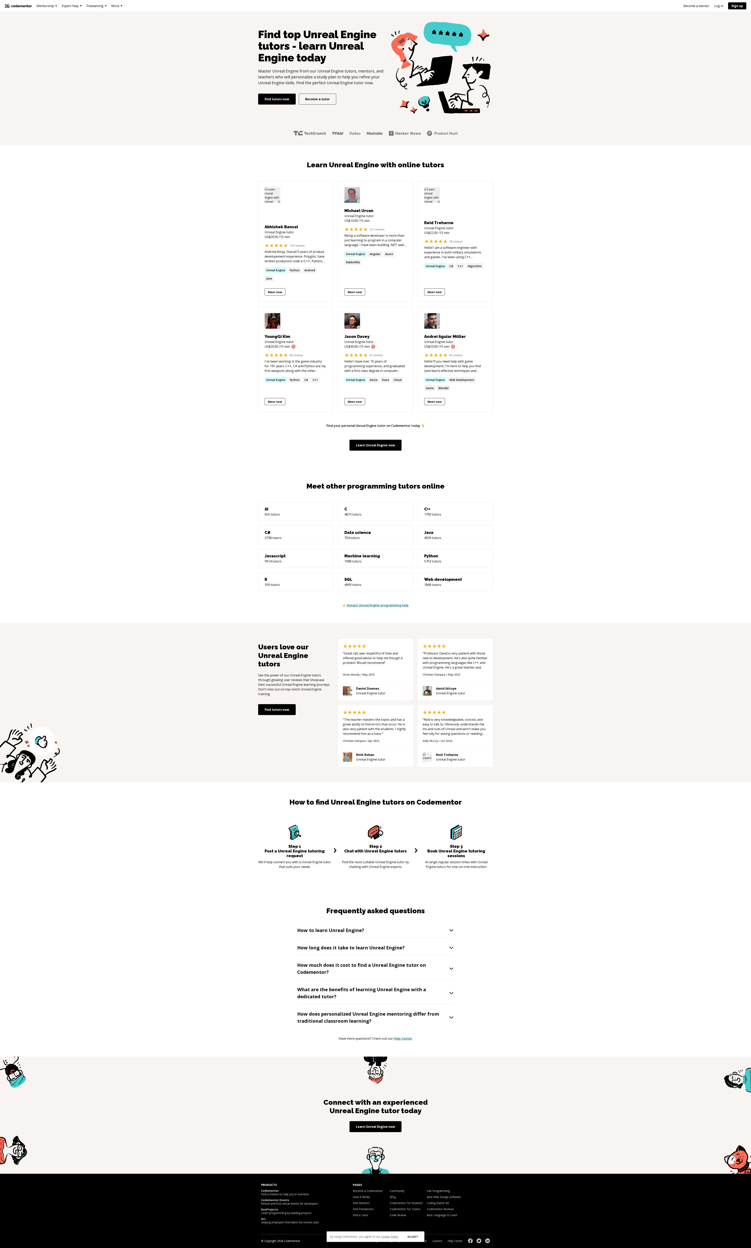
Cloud (398, 380)
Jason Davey (356, 336)
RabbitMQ (353, 262)
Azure (389, 254)
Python (295, 270)
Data (385, 380)
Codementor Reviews (440, 1209)
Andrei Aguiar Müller (445, 336)
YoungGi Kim (277, 336)
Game (430, 388)
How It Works (361, 1197)
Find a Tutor (360, 1215)
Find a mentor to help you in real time (285, 1192)
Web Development (461, 380)
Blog (393, 1197)
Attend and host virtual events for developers (289, 1201)
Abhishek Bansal (281, 227)
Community (397, 1191)
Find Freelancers (363, 1209)
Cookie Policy (389, 1236)
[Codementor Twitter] (479, 1240)
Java (269, 278)
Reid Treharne (439, 222)
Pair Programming (438, 1191)
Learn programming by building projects (286, 1211)
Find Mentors (361, 1203)
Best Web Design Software (444, 1197)
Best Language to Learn (442, 1215)
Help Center (403, 1038)
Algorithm (475, 266)
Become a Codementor (368, 1191)
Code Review (398, 1215)
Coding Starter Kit (438, 1203)
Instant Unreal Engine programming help (378, 605)
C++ (460, 266)
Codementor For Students (406, 1203)
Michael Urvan (358, 210)
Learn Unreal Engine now (375, 445)
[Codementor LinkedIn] (487, 1240)
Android (309, 270)
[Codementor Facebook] (470, 1240)
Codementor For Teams (405, 1209)
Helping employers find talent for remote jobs (290, 1220)
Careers (437, 1241)
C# (451, 266)
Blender (443, 388)
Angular (375, 254)
